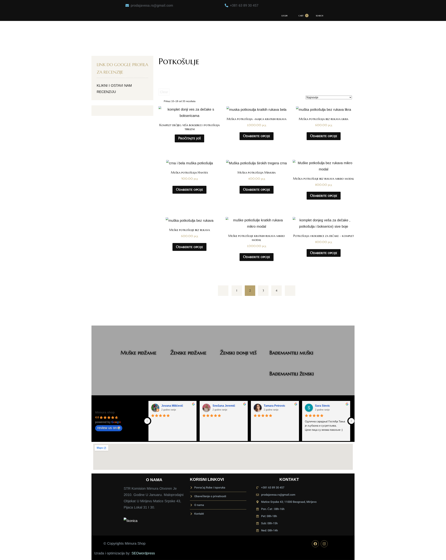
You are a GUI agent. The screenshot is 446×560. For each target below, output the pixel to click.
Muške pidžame (138, 352)
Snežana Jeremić (224, 405)
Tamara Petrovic (274, 405)
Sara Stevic (322, 405)
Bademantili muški (291, 352)
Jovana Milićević (172, 405)
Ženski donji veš (238, 352)
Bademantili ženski (292, 373)
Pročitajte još (189, 138)
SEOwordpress (143, 553)
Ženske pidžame (188, 352)
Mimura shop (105, 412)
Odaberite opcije (256, 136)
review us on (107, 428)
